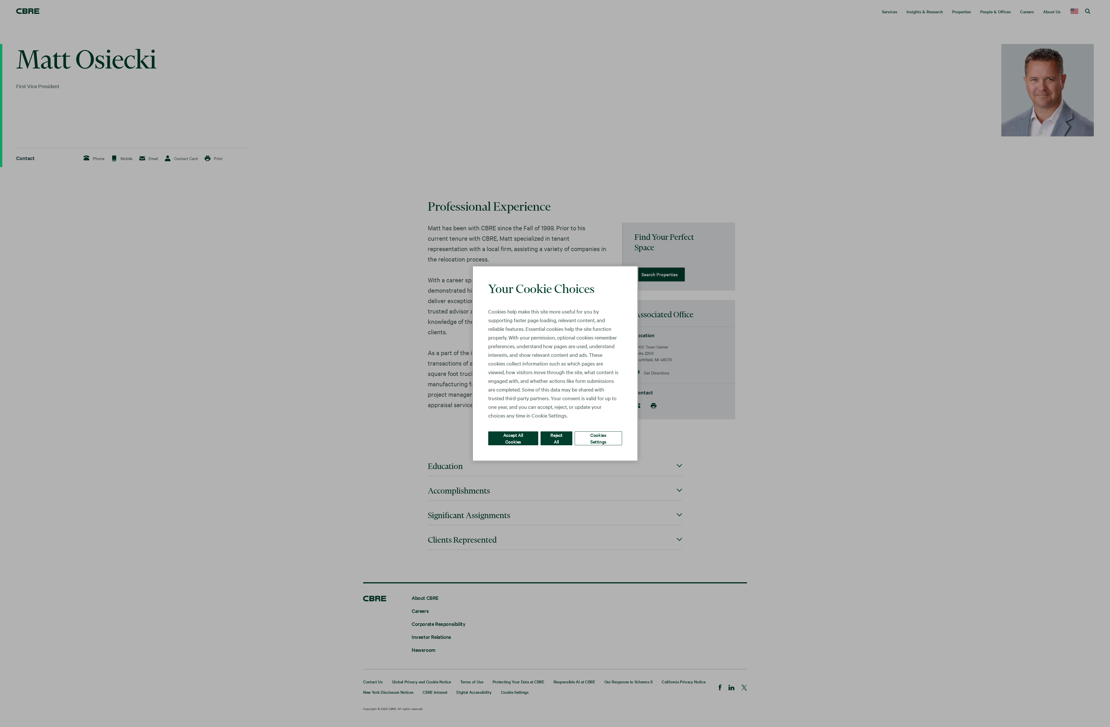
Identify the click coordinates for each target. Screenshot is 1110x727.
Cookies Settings (598, 438)
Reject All (556, 438)
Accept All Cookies (513, 438)
